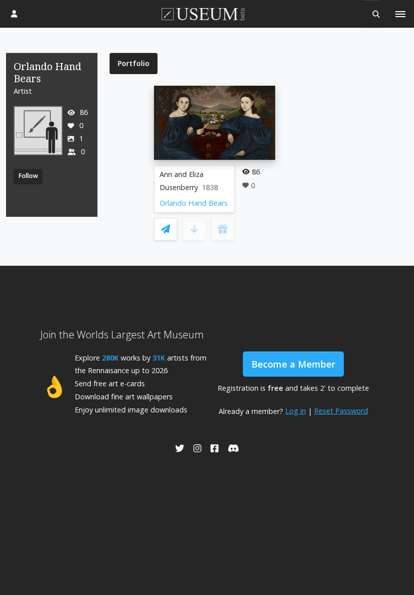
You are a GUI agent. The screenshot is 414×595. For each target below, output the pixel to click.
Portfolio (133, 63)
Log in (295, 410)
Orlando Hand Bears (194, 203)
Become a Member (293, 364)
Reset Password (341, 410)
